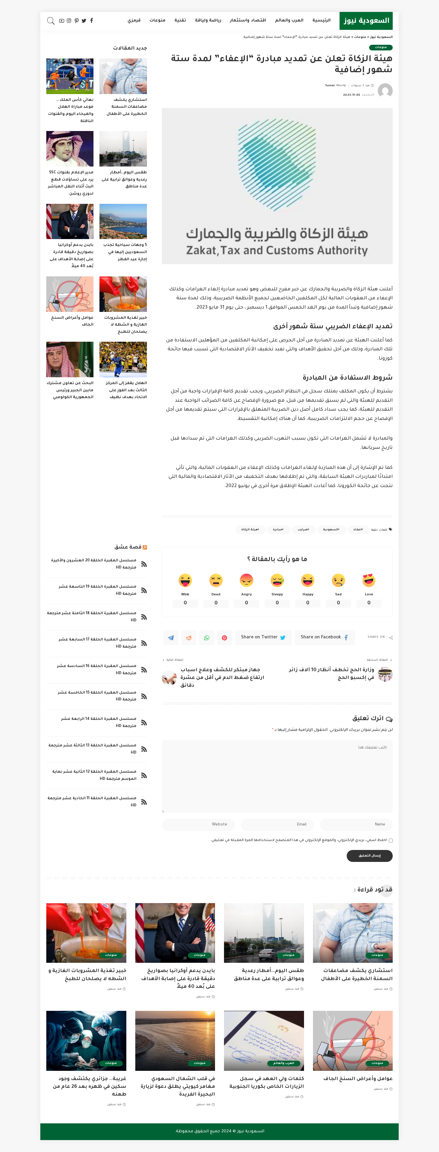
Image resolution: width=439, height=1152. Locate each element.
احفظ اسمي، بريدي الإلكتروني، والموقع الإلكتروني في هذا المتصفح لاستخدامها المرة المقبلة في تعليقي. (299, 840)
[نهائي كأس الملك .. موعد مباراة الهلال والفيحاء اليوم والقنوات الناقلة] (69, 76)
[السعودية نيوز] (366, 21)
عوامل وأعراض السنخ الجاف (358, 1079)
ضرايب (303, 530)
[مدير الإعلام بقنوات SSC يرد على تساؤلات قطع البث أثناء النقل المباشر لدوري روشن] (69, 149)
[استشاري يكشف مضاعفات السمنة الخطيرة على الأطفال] (123, 76)
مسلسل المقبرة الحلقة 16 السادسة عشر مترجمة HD (96, 670)
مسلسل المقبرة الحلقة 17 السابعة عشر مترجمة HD (97, 643)
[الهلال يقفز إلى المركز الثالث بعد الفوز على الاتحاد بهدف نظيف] (123, 359)
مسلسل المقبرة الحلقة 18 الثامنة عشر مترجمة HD (91, 617)
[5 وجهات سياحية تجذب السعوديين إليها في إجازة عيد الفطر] (123, 221)
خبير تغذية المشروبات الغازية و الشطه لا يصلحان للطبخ (125, 325)
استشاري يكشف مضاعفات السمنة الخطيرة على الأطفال (127, 107)
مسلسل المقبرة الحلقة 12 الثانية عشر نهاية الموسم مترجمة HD (94, 775)
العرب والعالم (283, 1063)
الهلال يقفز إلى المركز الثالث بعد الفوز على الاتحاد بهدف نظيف (126, 390)
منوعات (381, 47)
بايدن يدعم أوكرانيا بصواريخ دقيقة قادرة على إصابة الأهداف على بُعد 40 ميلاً (178, 978)
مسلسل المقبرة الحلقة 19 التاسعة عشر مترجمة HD (97, 590)
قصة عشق (128, 547)
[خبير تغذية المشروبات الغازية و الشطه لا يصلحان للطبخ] (123, 294)
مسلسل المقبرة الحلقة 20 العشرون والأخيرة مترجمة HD (93, 564)
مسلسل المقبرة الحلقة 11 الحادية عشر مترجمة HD (91, 802)
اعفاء (358, 530)
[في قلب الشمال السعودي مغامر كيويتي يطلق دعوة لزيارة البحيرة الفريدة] (175, 1041)
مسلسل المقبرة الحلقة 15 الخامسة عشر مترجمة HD (97, 696)
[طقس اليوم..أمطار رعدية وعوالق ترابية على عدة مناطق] (123, 149)
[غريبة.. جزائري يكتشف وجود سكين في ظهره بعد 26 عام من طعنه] (86, 1041)
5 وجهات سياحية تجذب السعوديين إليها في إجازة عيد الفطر (125, 252)
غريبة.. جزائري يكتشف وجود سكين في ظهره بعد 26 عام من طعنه (89, 1086)
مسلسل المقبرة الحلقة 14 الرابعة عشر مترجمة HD (98, 723)
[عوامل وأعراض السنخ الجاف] (69, 294)
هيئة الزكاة (249, 530)
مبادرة (277, 530)
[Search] (51, 21)
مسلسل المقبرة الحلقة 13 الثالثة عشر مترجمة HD (92, 749)
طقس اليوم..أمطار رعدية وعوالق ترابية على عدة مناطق (124, 180)
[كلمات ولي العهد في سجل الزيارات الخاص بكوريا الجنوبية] (264, 1041)
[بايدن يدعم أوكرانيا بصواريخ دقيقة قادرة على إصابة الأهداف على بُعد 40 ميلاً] (69, 221)
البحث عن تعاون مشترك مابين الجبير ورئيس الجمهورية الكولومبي (70, 390)
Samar (330, 85)
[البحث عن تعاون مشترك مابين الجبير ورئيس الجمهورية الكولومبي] (69, 359)
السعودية (330, 530)
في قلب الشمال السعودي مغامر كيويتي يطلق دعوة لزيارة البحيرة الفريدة (178, 1086)
